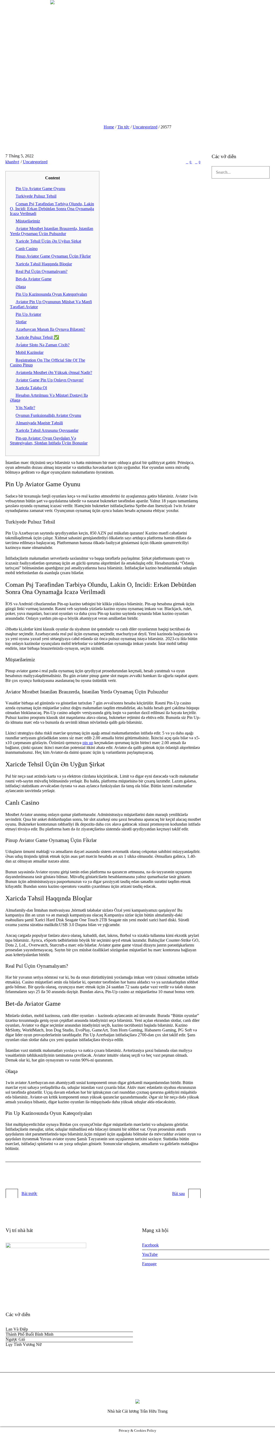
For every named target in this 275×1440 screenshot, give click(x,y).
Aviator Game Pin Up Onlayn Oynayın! (50, 380)
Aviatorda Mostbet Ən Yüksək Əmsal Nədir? (54, 372)
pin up (87, 742)
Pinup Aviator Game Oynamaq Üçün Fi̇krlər (53, 256)
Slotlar (21, 322)
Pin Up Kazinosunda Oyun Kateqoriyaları (51, 294)
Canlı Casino (27, 248)
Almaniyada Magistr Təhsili (39, 423)
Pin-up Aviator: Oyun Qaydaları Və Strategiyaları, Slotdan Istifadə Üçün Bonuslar (49, 440)
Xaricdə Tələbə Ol (31, 387)
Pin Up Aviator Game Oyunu (40, 188)
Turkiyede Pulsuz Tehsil (36, 196)
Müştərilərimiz (28, 221)
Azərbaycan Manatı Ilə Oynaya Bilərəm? (50, 329)
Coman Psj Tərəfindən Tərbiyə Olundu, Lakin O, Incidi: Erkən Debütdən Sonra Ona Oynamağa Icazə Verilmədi (52, 209)
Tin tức (123, 127)
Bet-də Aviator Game (34, 279)
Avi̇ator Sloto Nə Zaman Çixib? (43, 345)
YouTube (150, 1254)
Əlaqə (21, 286)
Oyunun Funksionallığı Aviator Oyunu (48, 415)
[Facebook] (127, 1391)
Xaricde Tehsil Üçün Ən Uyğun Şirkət (48, 241)
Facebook (150, 1245)
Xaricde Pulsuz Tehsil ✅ (37, 337)
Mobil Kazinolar (30, 352)
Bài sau (178, 1193)
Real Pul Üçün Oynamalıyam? (41, 271)
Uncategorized (145, 127)
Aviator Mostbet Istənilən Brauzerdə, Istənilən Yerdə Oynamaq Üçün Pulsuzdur (51, 231)
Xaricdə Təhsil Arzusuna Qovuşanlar (47, 430)
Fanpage (149, 1263)
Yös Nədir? (25, 407)
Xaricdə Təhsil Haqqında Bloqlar (44, 264)
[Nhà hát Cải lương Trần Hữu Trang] (137, 1401)
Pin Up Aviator (28, 314)
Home (109, 127)
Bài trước (29, 1193)
